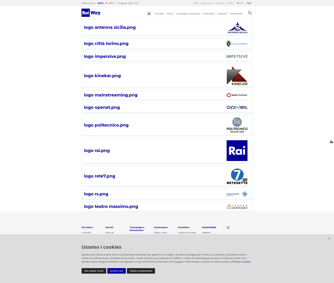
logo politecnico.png (106, 125)
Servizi (109, 227)
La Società (86, 232)
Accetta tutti (116, 271)
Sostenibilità (209, 227)
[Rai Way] (91, 13)
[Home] (149, 12)
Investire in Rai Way (187, 232)
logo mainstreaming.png (111, 95)
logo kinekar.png (102, 75)
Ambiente (206, 232)
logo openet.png (102, 107)
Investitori (183, 227)
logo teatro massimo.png (111, 206)
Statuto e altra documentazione (161, 233)
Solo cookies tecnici (93, 271)
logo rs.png (96, 193)
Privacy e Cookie (241, 261)
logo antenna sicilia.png (110, 27)
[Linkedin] (228, 228)
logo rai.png (97, 150)
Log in (248, 3)
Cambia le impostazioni (141, 271)
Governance (161, 227)
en (242, 3)
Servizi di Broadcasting (111, 233)
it (238, 3)
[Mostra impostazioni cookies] (331, 141)
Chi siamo (87, 227)
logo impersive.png (105, 56)
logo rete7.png (99, 176)
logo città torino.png (106, 43)
